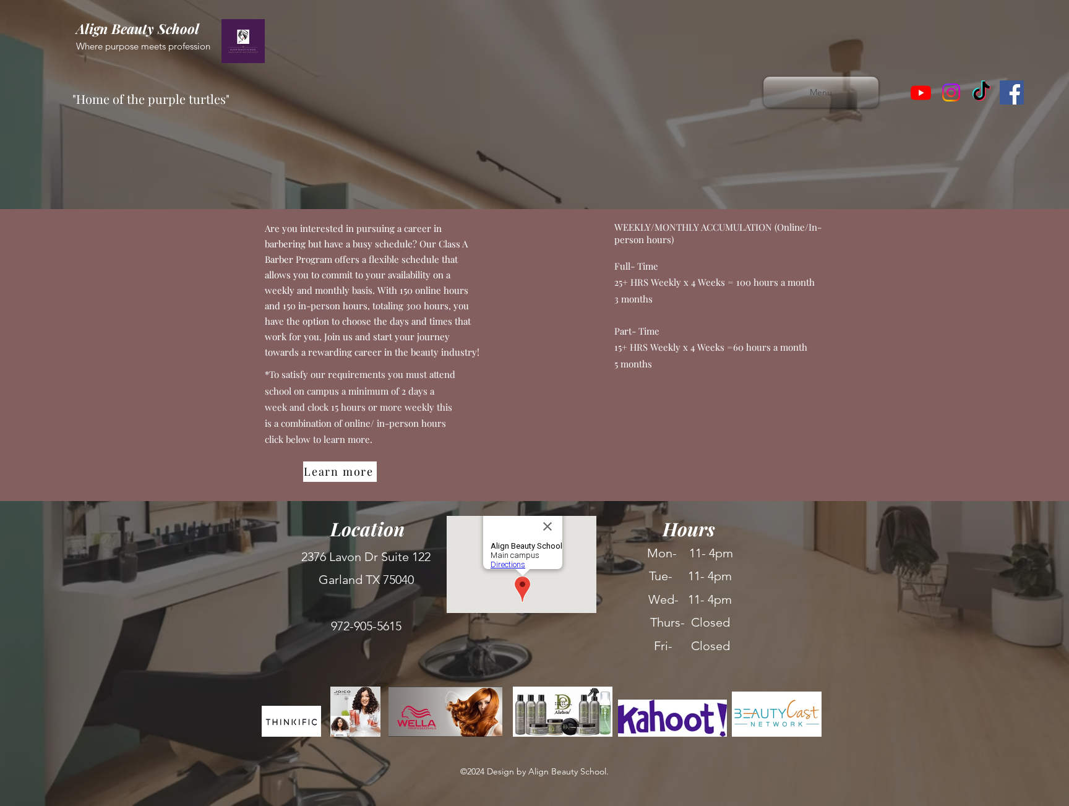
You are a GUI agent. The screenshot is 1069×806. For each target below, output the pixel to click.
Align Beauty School (139, 28)
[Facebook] (1012, 92)
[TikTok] (981, 92)
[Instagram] (951, 92)
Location (367, 529)
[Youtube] (921, 92)
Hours (689, 529)
